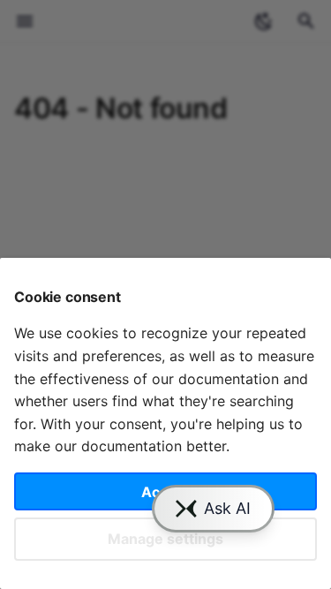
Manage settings (165, 538)
